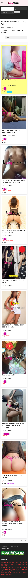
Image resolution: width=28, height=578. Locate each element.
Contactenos (4, 546)
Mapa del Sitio (15, 546)
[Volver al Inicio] (14, 3)
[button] (3, 3)
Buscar (17, 11)
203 (21, 540)
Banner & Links (5, 548)
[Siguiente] (25, 540)
